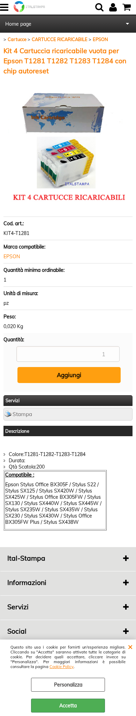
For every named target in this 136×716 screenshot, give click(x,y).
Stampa (22, 414)
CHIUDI (130, 646)
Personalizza (68, 685)
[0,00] (127, 7)
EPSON (11, 256)
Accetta (68, 705)
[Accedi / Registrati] (114, 7)
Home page (18, 24)
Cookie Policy (62, 666)
